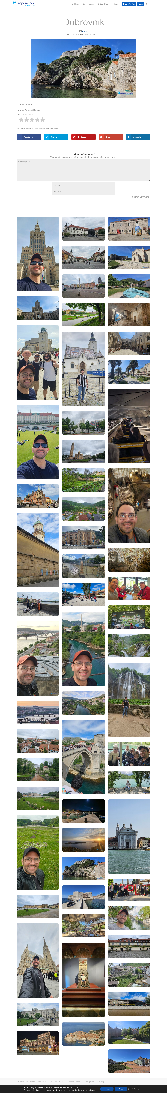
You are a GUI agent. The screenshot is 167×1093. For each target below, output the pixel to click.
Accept (107, 1089)
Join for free (130, 4)
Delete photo (88, 1081)
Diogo (85, 30)
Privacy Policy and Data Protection (31, 1081)
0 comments (95, 34)
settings (91, 1090)
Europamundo (88, 4)
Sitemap (100, 1081)
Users (115, 4)
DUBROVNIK (83, 34)
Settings (135, 1089)
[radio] (21, 120)
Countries (103, 4)
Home (76, 4)
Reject (120, 1089)
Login (140, 4)
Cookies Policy (74, 1081)
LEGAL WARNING (56, 1081)
